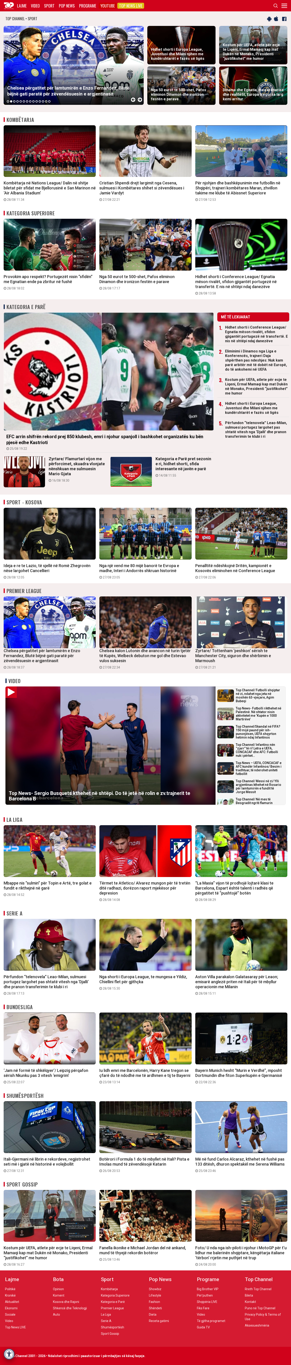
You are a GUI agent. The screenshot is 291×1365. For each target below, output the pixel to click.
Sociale (10, 1314)
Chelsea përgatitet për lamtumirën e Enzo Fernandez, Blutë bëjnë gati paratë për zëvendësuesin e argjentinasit (42, 658)
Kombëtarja (20, 119)
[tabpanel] (74, 65)
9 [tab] (33, 101)
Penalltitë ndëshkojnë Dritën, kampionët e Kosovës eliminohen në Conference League (235, 571)
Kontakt (250, 1302)
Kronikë (10, 1295)
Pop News (67, 6)
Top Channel (259, 1279)
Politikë (10, 1289)
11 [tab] (40, 101)
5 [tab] (21, 101)
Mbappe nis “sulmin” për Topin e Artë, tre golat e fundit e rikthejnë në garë (48, 889)
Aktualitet (12, 1302)
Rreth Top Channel (258, 1289)
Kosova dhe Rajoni (66, 1302)
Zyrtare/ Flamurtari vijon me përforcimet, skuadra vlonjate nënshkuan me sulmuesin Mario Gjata (77, 469)
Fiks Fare (203, 1308)
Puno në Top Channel (260, 1308)
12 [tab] (43, 101)
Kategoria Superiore (31, 213)
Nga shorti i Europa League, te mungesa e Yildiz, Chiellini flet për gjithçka (143, 982)
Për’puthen (205, 1295)
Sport (49, 6)
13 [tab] (46, 101)
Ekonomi (11, 1308)
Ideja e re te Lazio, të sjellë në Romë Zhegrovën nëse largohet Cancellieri (47, 571)
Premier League (24, 590)
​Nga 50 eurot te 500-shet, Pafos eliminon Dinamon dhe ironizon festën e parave (137, 282)
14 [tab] (49, 101)
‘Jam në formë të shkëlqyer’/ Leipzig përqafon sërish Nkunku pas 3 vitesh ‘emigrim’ (46, 1076)
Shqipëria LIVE (207, 1302)
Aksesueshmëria (257, 1325)
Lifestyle (155, 1295)
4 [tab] (17, 101)
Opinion (58, 1289)
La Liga (15, 819)
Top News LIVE (130, 6)
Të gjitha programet (211, 1321)
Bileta (249, 1295)
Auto (56, 1314)
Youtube (107, 6)
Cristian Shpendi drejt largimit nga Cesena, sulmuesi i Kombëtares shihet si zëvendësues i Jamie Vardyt (141, 191)
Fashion (154, 1302)
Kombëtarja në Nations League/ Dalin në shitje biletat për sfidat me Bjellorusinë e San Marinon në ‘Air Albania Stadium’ (50, 191)
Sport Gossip (22, 1184)
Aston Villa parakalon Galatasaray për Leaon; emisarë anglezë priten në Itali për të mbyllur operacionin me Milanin (236, 984)
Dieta (152, 1314)
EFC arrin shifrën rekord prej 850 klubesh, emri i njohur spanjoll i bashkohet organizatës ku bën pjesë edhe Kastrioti (104, 442)
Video (35, 6)
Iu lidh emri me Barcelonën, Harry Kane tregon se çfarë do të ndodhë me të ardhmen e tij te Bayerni (144, 1076)
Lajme (22, 6)
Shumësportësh (25, 1095)
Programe (87, 6)
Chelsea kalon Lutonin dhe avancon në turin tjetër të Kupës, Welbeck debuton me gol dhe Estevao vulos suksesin (145, 658)
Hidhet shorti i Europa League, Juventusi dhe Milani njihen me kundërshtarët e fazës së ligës (251, 408)
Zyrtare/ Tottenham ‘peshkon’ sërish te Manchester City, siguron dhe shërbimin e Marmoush (233, 658)
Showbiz (155, 1289)
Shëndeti (155, 1308)
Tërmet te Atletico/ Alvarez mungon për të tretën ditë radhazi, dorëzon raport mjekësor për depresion (144, 891)
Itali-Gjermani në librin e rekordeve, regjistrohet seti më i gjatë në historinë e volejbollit (47, 1165)
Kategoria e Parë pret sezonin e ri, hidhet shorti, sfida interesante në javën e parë (183, 466)
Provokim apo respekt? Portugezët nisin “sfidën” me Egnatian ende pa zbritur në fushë (48, 282)
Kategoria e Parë (26, 306)
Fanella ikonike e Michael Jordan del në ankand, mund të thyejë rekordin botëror (142, 1253)
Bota (58, 1279)
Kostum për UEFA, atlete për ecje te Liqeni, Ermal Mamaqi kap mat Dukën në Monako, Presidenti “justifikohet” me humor (256, 386)
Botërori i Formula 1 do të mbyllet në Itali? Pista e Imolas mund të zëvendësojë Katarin (144, 1165)
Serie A (15, 913)
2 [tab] (11, 101)
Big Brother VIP (207, 1289)
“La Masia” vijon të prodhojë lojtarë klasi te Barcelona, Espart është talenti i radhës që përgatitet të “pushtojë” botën (234, 891)
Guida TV (203, 1327)
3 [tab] (14, 101)
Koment (58, 1295)
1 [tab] (8, 101)
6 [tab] (24, 101)
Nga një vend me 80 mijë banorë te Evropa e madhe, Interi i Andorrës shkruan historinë (139, 571)
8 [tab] (30, 101)
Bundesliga (20, 1007)
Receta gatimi (159, 1321)
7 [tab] (27, 101)
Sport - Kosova (24, 502)
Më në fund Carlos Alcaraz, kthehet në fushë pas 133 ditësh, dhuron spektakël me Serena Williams (240, 1165)
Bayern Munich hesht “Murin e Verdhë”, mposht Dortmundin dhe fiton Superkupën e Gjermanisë (238, 1076)
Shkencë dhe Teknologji (70, 1308)
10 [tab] (36, 101)
